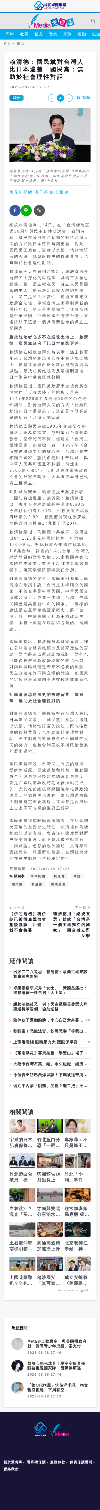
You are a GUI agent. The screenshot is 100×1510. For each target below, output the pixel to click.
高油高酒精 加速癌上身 (48, 1246)
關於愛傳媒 (13, 1462)
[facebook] (15, 210)
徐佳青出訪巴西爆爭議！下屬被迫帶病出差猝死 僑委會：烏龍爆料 (52, 1075)
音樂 (53, 34)
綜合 (16, 98)
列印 (86, 98)
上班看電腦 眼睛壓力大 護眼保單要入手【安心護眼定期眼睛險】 (48, 1042)
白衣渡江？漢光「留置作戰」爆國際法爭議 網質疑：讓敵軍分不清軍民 (21, 1211)
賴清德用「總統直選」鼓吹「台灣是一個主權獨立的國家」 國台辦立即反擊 (72, 925)
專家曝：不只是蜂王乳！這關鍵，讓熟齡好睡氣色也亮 (76, 1142)
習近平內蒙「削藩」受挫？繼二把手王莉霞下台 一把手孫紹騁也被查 (52, 1086)
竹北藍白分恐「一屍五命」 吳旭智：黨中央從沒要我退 (48, 1142)
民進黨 (59, 876)
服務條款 (57, 1462)
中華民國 (38, 876)
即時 (10, 34)
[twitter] (26, 210)
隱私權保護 (36, 1462)
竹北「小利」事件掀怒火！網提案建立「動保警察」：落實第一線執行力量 (76, 1177)
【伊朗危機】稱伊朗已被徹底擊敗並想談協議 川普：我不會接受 (28, 922)
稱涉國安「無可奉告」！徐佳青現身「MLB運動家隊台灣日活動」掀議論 (49, 1280)
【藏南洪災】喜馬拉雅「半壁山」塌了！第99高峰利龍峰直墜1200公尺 (52, 1053)
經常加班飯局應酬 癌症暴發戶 (77, 1211)
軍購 (77, 876)
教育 (24, 34)
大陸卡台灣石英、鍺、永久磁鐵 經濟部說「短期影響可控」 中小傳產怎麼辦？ (52, 1064)
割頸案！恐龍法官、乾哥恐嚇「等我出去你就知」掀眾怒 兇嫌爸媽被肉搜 (52, 1031)
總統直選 (58, 884)
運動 (82, 34)
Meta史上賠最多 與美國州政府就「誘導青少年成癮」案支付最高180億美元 (57, 1346)
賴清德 (37, 884)
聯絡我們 (11, 1469)
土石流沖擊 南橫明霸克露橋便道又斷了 (21, 1246)
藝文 (38, 34)
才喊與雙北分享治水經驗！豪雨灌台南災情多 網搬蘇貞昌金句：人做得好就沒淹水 (50, 1211)
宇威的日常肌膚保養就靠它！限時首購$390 (21, 1142)
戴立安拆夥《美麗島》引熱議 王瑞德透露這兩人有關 (76, 1280)
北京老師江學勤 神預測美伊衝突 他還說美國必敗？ (78, 1246)
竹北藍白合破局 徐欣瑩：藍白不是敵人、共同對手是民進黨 (21, 1177)
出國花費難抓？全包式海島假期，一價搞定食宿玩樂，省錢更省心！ (21, 1280)
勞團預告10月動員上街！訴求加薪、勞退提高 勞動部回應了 (49, 1177)
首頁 (7, 43)
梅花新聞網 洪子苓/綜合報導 (39, 192)
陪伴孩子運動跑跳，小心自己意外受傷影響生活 (48, 1020)
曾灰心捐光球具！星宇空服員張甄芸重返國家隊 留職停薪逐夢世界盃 (56, 1368)
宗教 (67, 34)
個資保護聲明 (81, 1462)
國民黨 (17, 884)
